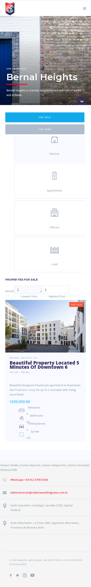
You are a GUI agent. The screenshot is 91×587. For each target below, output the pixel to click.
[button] (84, 8)
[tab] (44, 117)
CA (35, 358)
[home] (9, 8)
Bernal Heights (21, 358)
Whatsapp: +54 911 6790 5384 (29, 480)
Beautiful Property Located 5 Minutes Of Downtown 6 (44, 365)
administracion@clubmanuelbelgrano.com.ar (39, 492)
